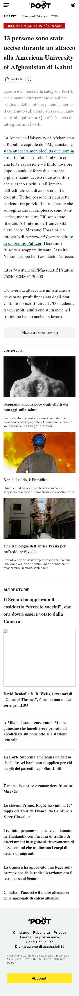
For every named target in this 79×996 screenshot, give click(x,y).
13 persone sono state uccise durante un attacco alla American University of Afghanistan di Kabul (39, 52)
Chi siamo (21, 932)
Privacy (60, 932)
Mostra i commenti (39, 332)
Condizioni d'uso (40, 942)
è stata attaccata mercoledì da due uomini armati (39, 150)
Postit (10, 16)
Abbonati (39, 978)
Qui (42, 117)
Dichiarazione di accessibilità (39, 946)
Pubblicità (41, 932)
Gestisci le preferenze (39, 937)
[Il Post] (39, 5)
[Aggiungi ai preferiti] (29, 78)
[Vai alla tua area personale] (73, 5)
